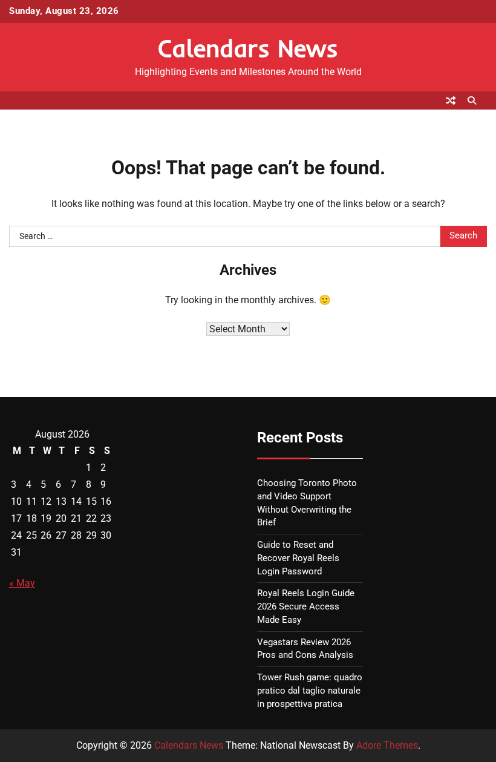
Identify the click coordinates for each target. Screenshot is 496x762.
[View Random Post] (451, 100)
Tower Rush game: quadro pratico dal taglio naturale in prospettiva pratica (309, 690)
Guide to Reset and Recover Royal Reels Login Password (298, 558)
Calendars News (248, 48)
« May (22, 583)
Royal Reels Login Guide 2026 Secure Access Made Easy (305, 606)
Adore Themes (387, 745)
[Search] (472, 100)
